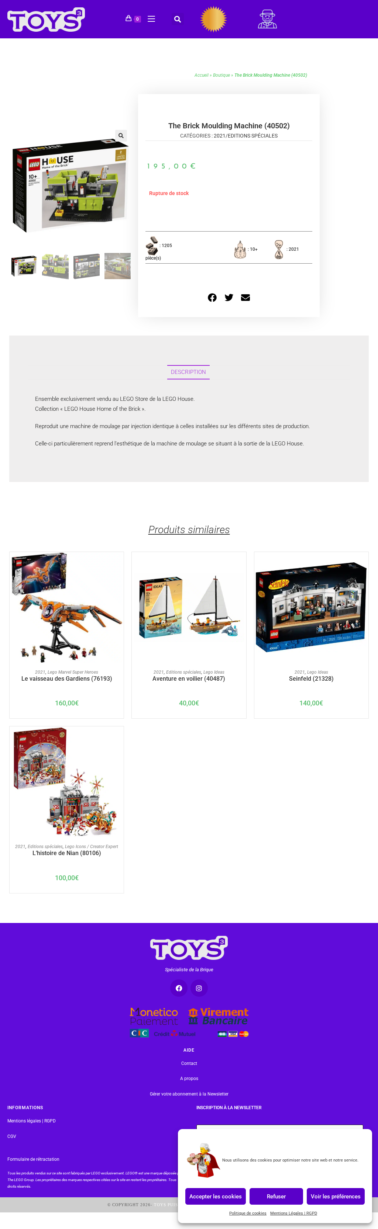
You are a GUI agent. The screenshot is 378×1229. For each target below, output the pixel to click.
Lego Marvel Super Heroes (73, 672)
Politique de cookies (248, 1213)
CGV (11, 1136)
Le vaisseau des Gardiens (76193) (66, 678)
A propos (189, 1078)
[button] (178, 19)
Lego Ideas (213, 672)
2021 (220, 136)
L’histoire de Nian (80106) (66, 853)
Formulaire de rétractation (33, 1159)
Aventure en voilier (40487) (188, 678)
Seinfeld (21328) (311, 678)
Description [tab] (188, 372)
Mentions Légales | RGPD (293, 1213)
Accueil (202, 75)
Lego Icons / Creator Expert (91, 846)
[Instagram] (199, 988)
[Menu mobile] (148, 18)
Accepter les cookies (215, 1196)
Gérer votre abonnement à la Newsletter (189, 1094)
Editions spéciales (253, 136)
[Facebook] (179, 988)
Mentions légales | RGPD (31, 1121)
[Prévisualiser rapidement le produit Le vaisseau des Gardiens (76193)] (118, 565)
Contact (189, 1063)
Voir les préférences (336, 1196)
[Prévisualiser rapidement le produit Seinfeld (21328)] (362, 565)
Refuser (276, 1196)
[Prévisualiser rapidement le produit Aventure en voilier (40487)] (240, 565)
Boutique (221, 75)
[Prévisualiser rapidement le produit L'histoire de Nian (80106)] (118, 739)
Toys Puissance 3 (175, 1204)
